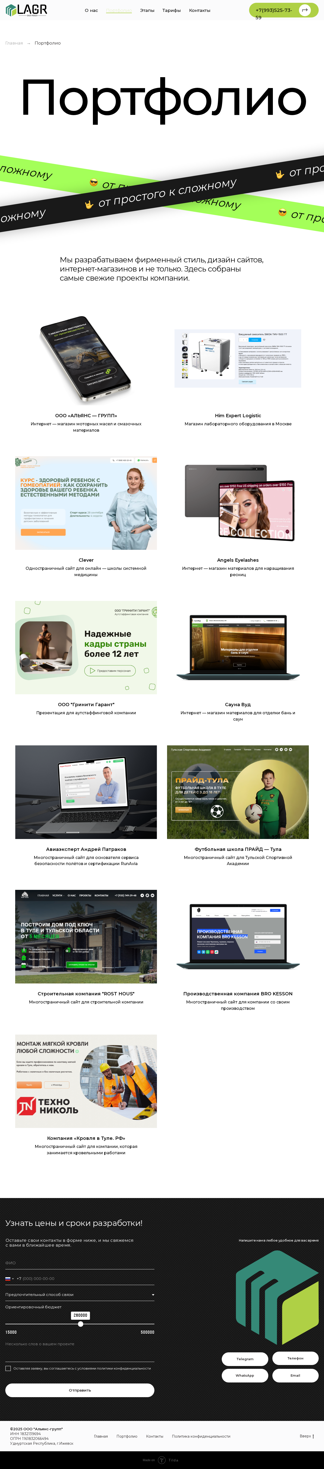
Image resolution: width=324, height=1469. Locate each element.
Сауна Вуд (238, 704)
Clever (86, 560)
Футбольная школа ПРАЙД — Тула (238, 849)
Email (295, 1375)
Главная (14, 43)
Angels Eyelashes (238, 560)
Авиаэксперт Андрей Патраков (86, 849)
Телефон (295, 1358)
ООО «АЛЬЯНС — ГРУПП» (86, 415)
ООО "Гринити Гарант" (86, 704)
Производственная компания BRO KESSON (238, 994)
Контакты (199, 10)
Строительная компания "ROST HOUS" (86, 994)
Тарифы (172, 10)
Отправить (80, 1390)
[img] (27, 10)
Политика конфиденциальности (201, 1436)
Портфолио (119, 10)
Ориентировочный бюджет (33, 1307)
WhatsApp (245, 1375)
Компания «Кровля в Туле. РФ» (86, 1138)
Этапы (147, 10)
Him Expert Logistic (238, 415)
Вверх (305, 1436)
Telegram (245, 1359)
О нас (91, 10)
